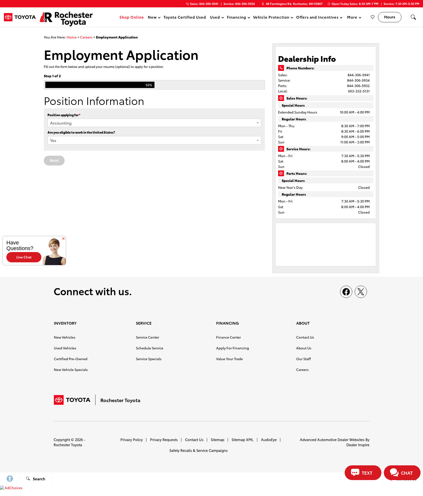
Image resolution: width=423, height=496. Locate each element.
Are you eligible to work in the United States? (81, 132)
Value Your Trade (229, 358)
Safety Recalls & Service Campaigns (198, 450)
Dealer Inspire (357, 444)
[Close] (63, 239)
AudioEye (269, 439)
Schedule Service (149, 347)
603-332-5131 (359, 91)
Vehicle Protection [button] (271, 17)
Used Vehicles (65, 347)
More (352, 17)
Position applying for (63, 115)
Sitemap (217, 439)
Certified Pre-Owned (70, 358)
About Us (303, 347)
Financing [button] (236, 17)
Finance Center (228, 337)
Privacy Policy (131, 439)
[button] (413, 17)
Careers (86, 37)
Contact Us (305, 337)
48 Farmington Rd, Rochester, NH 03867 (294, 3)
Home (72, 37)
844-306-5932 (358, 85)
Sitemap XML (243, 439)
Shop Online (131, 17)
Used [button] (215, 17)
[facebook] (346, 292)
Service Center (147, 337)
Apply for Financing (232, 347)
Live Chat (24, 256)
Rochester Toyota (68, 444)
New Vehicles (64, 337)
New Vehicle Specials (71, 369)
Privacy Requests (164, 439)
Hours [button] (389, 16)
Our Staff (303, 358)
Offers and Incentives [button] (317, 17)
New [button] (153, 17)
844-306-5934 (358, 80)
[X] (361, 292)
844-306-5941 (359, 74)
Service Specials (149, 358)
